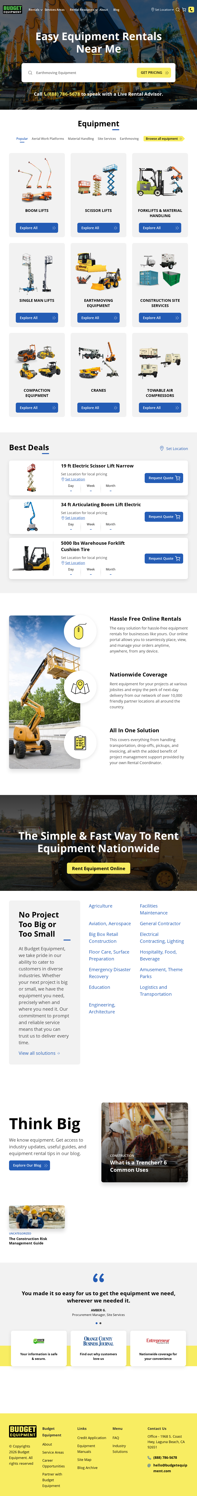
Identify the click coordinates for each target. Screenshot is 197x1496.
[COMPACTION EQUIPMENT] (37, 375)
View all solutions (37, 1053)
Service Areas (53, 1452)
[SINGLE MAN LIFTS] (37, 285)
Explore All (29, 227)
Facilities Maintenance (154, 909)
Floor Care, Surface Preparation (109, 955)
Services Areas (54, 10)
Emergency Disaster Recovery (110, 972)
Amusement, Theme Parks (161, 972)
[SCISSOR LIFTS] (98, 195)
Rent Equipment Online (98, 868)
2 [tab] (100, 1323)
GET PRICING (151, 72)
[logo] (12, 9)
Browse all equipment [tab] (162, 139)
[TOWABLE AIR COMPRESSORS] (160, 375)
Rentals (34, 10)
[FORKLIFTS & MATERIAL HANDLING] (160, 195)
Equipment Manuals (86, 1448)
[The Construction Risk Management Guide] (37, 1226)
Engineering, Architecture (102, 1008)
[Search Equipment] (178, 10)
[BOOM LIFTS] (37, 195)
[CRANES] (98, 375)
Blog (116, 10)
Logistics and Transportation (156, 990)
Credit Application (91, 1437)
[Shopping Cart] (184, 10)
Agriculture (100, 906)
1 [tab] (97, 1323)
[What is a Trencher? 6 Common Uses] (144, 1142)
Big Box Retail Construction (103, 937)
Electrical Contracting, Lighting (162, 937)
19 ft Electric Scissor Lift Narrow (97, 465)
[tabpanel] (98, 1299)
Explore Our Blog (27, 1165)
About (103, 10)
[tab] (22, 138)
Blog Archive (87, 1467)
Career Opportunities (53, 1463)
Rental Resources (82, 10)
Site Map (84, 1459)
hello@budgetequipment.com (170, 1468)
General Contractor (160, 923)
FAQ (116, 1437)
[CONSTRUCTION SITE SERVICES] (160, 285)
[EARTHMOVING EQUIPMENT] (98, 285)
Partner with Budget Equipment (52, 1480)
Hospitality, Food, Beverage (158, 955)
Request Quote (161, 478)
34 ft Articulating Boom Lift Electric (101, 504)
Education (99, 987)
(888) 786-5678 (63, 94)
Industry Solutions (120, 1448)
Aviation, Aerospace (110, 923)
